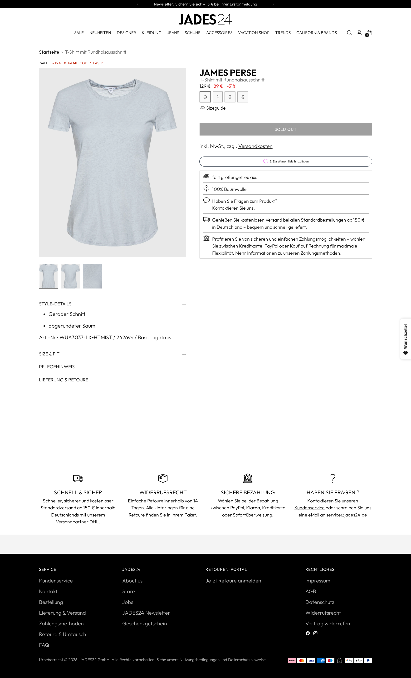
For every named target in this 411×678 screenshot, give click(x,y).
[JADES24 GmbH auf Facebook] (308, 634)
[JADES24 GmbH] (205, 19)
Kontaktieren (225, 208)
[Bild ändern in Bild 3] (92, 276)
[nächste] (273, 4)
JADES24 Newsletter (146, 612)
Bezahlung (267, 501)
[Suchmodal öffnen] (349, 32)
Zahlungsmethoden (320, 253)
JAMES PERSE (228, 72)
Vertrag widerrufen (327, 623)
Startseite (49, 52)
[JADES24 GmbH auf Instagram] (316, 634)
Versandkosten (255, 146)
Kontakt (48, 591)
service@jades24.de (346, 515)
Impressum (317, 580)
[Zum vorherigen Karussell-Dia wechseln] (357, 447)
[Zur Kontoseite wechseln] (359, 32)
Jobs (127, 602)
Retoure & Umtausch (62, 634)
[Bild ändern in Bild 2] (70, 276)
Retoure (155, 501)
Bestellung (51, 602)
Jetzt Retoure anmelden (233, 580)
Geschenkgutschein (144, 623)
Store (128, 591)
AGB (310, 591)
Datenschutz (319, 602)
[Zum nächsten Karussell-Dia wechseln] (368, 446)
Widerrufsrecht (323, 612)
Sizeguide (216, 108)
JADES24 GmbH (94, 659)
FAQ (44, 645)
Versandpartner (72, 522)
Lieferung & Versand (62, 612)
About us (132, 580)
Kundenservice (309, 508)
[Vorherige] (138, 4)
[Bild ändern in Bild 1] (48, 276)
